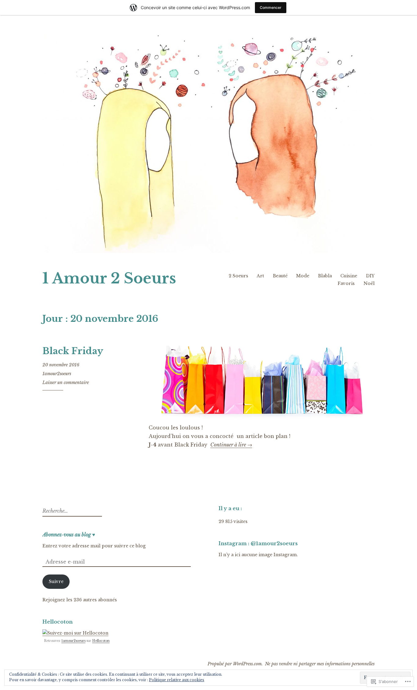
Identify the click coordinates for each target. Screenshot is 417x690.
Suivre (56, 581)
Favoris (346, 283)
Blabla (325, 276)
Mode (302, 276)
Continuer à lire (231, 445)
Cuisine (348, 276)
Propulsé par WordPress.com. (235, 664)
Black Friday (72, 351)
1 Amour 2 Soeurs (109, 278)
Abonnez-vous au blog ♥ (68, 535)
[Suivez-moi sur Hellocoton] (75, 633)
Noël (369, 283)
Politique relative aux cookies (176, 680)
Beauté (280, 276)
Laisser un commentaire (65, 382)
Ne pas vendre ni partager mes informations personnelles (320, 664)
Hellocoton (101, 641)
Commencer (270, 7)
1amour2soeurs (56, 373)
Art (260, 276)
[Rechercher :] (71, 511)
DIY (370, 276)
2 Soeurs (238, 276)
